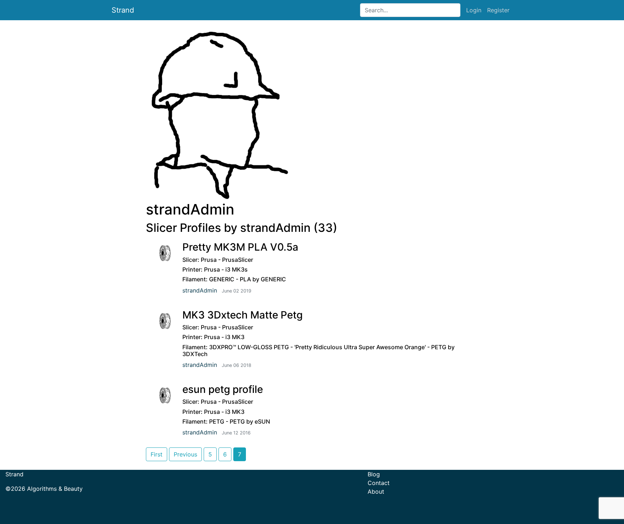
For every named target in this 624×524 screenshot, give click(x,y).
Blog (374, 474)
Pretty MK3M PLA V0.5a (240, 247)
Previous (185, 454)
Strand (123, 10)
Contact (379, 482)
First (156, 454)
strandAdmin (199, 290)
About (376, 491)
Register (498, 10)
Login (473, 10)
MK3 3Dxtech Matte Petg (242, 315)
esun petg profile (222, 389)
